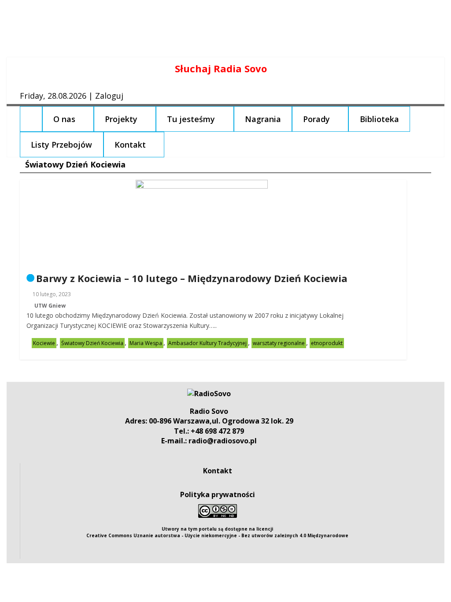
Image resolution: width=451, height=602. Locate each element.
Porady (316, 119)
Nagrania (263, 119)
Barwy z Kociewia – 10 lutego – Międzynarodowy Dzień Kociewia (191, 278)
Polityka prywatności (217, 494)
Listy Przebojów (61, 144)
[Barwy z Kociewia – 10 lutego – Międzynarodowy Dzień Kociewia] (202, 185)
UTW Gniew (50, 305)
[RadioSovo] (209, 393)
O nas (64, 119)
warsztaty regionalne (279, 343)
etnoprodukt (327, 343)
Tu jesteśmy (191, 119)
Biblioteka (379, 119)
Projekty (121, 119)
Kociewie (44, 343)
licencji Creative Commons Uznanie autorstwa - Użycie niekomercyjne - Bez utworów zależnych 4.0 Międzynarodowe (217, 532)
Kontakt (130, 144)
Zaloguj (109, 95)
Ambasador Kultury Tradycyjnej (207, 343)
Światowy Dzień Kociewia (92, 343)
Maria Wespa (145, 343)
